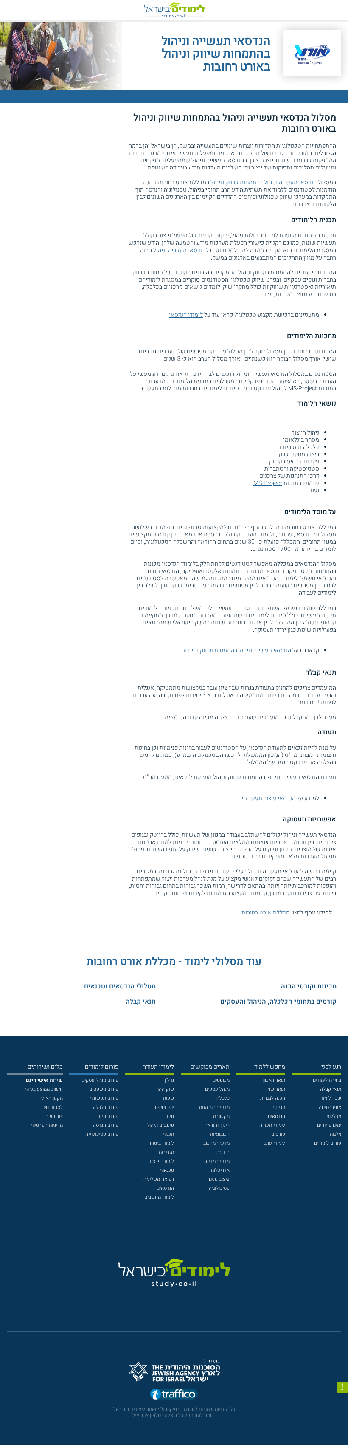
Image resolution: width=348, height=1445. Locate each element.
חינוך (169, 1116)
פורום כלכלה (105, 1107)
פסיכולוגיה (219, 1188)
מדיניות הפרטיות (47, 1125)
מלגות (335, 1134)
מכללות (333, 1116)
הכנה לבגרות (272, 1098)
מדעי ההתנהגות (214, 1107)
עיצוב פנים (219, 1179)
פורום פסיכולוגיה (101, 1134)
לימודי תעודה (272, 1125)
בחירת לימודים (327, 1080)
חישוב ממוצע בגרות (44, 1089)
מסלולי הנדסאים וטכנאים (120, 986)
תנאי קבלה (141, 1001)
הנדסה (223, 1152)
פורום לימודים (327, 1143)
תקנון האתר (51, 1098)
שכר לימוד (330, 1098)
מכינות (278, 1107)
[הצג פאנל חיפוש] (10, 10)
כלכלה (223, 1098)
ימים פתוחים (329, 1125)
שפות (168, 1098)
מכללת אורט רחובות (265, 912)
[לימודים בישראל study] (174, 10)
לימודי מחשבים (159, 1197)
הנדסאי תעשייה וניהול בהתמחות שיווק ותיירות (236, 650)
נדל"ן (169, 1080)
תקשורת (221, 1116)
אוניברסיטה (330, 1107)
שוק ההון (165, 1089)
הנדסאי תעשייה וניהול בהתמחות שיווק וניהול (263, 182)
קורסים (278, 1134)
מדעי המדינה (217, 1161)
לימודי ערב (274, 1143)
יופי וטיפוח (163, 1107)
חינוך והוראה (217, 1125)
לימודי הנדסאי (186, 314)
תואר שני (276, 1089)
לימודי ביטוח (162, 1143)
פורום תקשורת (104, 1098)
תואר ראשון (273, 1080)
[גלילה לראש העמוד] (342, 1425)
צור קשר (54, 1116)
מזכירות (166, 1152)
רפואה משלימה (158, 1179)
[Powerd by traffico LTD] (174, 1395)
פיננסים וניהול (160, 1125)
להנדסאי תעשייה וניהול (181, 250)
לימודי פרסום (161, 1161)
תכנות (168, 1134)
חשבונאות (220, 1134)
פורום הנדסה (105, 1125)
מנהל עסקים (217, 1089)
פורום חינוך (107, 1116)
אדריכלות (220, 1170)
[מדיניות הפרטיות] (342, 1387)
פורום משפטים (103, 1089)
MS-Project (267, 483)
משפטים (221, 1080)
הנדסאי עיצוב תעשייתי (268, 798)
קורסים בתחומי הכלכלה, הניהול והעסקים (278, 1001)
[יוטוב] (183, 1299)
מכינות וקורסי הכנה (309, 986)
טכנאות (167, 1170)
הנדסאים (276, 1116)
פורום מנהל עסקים (99, 1080)
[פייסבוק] (168, 1299)
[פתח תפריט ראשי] (338, 10)
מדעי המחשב (216, 1143)
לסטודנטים (52, 1107)
